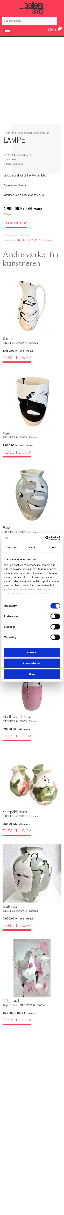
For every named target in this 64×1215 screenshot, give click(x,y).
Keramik (46, 240)
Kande (8, 338)
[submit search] (60, 21)
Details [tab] (32, 547)
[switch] (55, 616)
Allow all (32, 652)
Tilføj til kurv (16, 223)
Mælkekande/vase (17, 716)
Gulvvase (10, 906)
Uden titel (11, 1001)
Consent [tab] (11, 547)
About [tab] (52, 547)
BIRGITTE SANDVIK (32, 132)
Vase (6, 433)
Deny (32, 674)
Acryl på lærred (10, 1005)
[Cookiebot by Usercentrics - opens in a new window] (45, 538)
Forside (6, 132)
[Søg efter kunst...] (29, 21)
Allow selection (32, 663)
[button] (7, 30)
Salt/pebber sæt (15, 811)
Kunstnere (17, 132)
